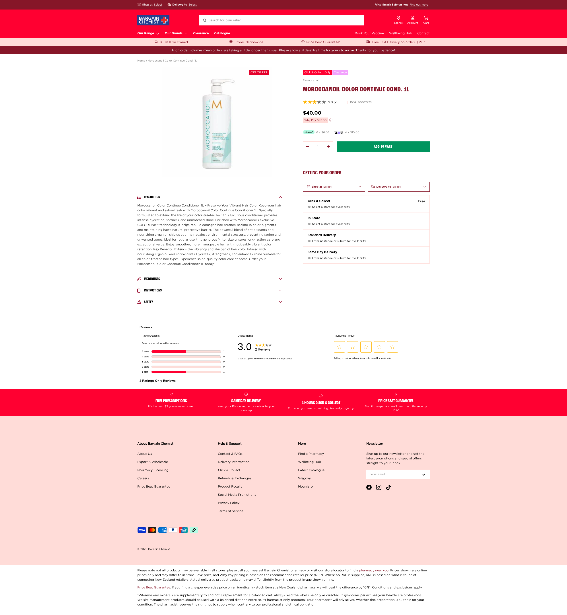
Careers (143, 478)
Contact (423, 33)
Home (141, 60)
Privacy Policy (228, 502)
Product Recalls (230, 486)
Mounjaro (305, 486)
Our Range (145, 33)
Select (158, 4)
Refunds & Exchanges (234, 478)
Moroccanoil (311, 80)
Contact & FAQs (230, 453)
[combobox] (281, 20)
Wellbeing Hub (400, 33)
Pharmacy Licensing (152, 470)
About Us (144, 453)
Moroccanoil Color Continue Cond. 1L (172, 60)
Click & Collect (229, 470)
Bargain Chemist (159, 549)
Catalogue (222, 33)
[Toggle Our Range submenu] (157, 33)
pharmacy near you (374, 570)
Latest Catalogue (311, 470)
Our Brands (174, 33)
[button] (426, 20)
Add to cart (383, 146)
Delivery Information (234, 461)
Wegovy (304, 478)
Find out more (419, 4)
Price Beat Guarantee (153, 486)
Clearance (201, 33)
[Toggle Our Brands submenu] (186, 33)
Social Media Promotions (237, 494)
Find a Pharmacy (311, 453)
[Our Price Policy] (330, 119)
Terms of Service (230, 511)
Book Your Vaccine (369, 33)
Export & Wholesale (152, 461)
